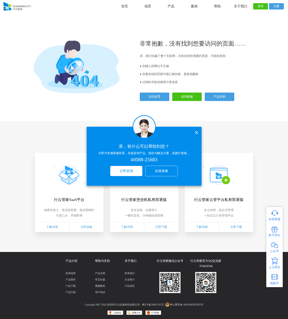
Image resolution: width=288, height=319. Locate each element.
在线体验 (161, 171)
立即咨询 (126, 171)
